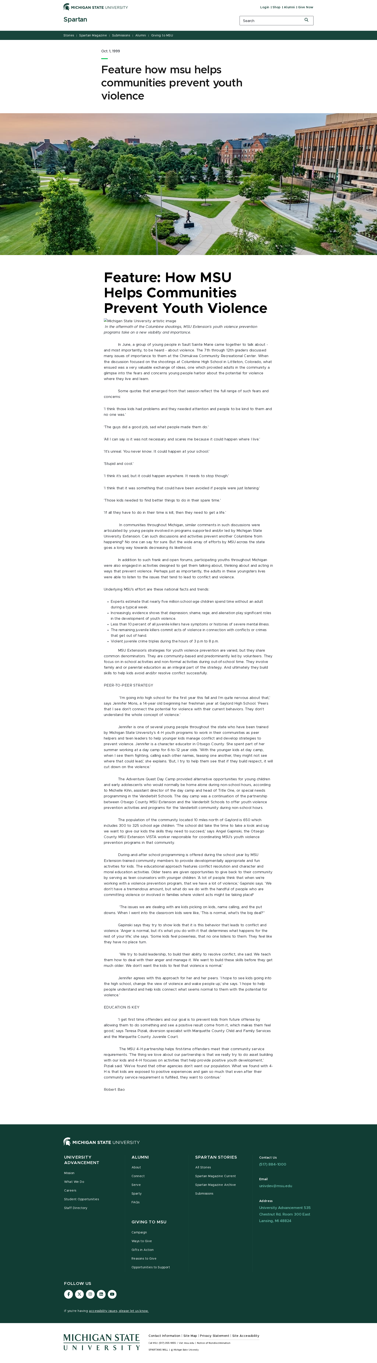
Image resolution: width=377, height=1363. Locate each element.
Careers (70, 1190)
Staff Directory (75, 1208)
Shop (276, 7)
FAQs (136, 1202)
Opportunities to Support (151, 1267)
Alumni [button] (140, 1157)
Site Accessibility (245, 1335)
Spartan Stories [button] (216, 1157)
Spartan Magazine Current (215, 1176)
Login (264, 7)
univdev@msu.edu (275, 1186)
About (136, 1167)
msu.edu (189, 1343)
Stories (68, 35)
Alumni (289, 7)
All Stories (203, 1167)
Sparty (137, 1193)
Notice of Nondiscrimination (213, 1343)
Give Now (306, 7)
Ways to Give (142, 1241)
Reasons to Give (144, 1258)
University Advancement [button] (81, 1160)
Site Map (190, 1335)
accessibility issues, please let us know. (119, 1311)
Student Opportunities (81, 1199)
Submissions (121, 35)
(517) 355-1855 (167, 1343)
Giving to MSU (162, 35)
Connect (138, 1176)
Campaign (139, 1232)
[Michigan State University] (95, 7)
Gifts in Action (143, 1250)
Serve (136, 1185)
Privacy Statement (214, 1335)
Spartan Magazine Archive (215, 1185)
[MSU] (101, 1145)
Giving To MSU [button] (149, 1222)
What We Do (74, 1181)
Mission (69, 1173)
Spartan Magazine (93, 35)
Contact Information (164, 1335)
